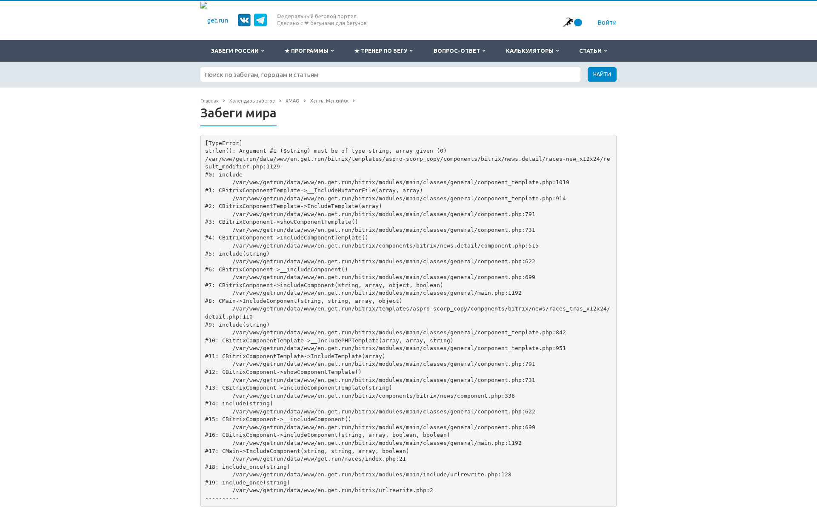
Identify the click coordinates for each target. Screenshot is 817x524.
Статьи (591, 51)
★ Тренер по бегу (382, 51)
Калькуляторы (531, 51)
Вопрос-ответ (458, 51)
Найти (602, 74)
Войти (607, 22)
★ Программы (308, 51)
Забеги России (236, 51)
